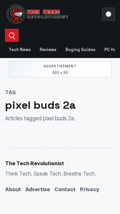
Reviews (48, 49)
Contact (65, 189)
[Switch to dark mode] (108, 14)
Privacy (89, 189)
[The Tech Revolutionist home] (51, 14)
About (13, 189)
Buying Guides (80, 49)
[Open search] (12, 35)
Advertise (37, 189)
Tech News (20, 49)
